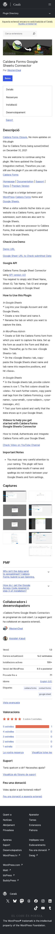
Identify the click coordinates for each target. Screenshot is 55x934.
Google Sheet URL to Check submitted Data (27, 255)
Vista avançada (11, 702)
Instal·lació (11, 104)
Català (13, 893)
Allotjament (9, 825)
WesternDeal (14, 70)
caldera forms (30, 688)
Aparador (34, 814)
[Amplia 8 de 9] (48, 535)
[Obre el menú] (50, 4)
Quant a (7, 814)
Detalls (9, 89)
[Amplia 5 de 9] (48, 494)
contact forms (45, 688)
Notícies (7, 819)
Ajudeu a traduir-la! (27, 23)
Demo (6, 185)
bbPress (9, 875)
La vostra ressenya (13, 752)
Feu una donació (39, 850)
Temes (32, 819)
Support (40, 181)
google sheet (45, 694)
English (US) (46, 681)
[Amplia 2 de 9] (22, 508)
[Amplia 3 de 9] (22, 522)
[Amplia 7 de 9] (48, 522)
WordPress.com (13, 864)
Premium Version (20, 185)
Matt (7, 870)
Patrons (33, 830)
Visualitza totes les (42, 752)
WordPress (9, 197)
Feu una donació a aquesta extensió (22, 796)
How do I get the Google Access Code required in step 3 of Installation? (16, 588)
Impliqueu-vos (36, 839)
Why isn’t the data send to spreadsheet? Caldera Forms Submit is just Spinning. (19, 574)
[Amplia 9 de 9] (48, 549)
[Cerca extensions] (34, 34)
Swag (33, 855)
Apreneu (7, 839)
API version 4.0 (17, 274)
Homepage (9, 181)
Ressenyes (12, 97)
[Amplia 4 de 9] (22, 536)
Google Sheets (11, 201)
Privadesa (8, 830)
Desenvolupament (15, 112)
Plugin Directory (10, 13)
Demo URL (9, 249)
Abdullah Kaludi (17, 638)
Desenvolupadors (12, 850)
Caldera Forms (10, 174)
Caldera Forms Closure (15, 137)
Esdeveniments (37, 845)
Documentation (25, 181)
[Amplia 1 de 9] (22, 494)
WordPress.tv (11, 855)
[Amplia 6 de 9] (48, 508)
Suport (9, 120)
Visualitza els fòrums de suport (19, 774)
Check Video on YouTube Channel (21, 445)
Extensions (35, 825)
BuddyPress (11, 880)
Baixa (8, 78)
